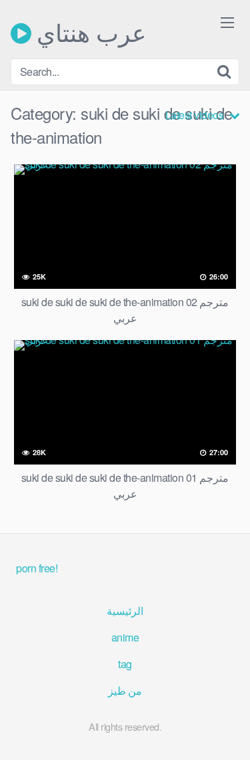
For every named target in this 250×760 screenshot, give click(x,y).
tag (125, 663)
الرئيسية (125, 610)
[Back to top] (226, 731)
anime (125, 637)
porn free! (36, 568)
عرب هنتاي (88, 33)
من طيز (125, 690)
